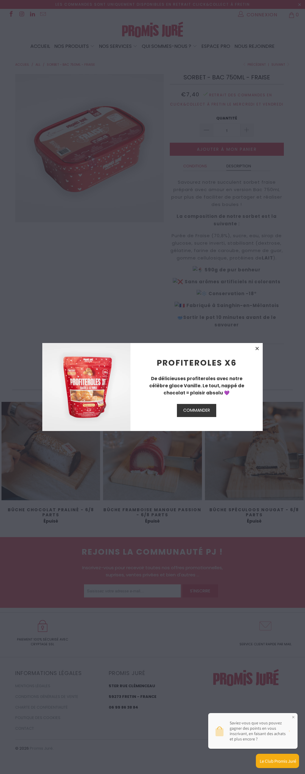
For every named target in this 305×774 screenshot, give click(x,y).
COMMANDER (196, 410)
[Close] (257, 348)
